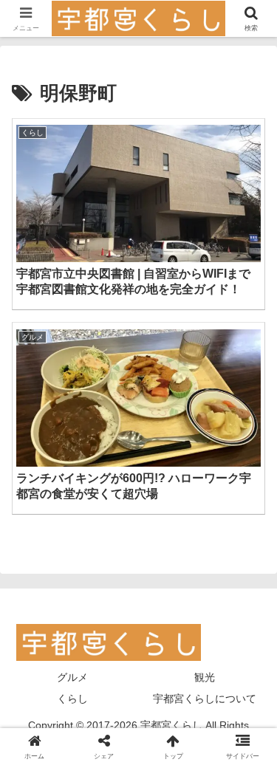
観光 (204, 677)
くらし (72, 698)
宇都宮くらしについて (204, 698)
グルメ (72, 677)
